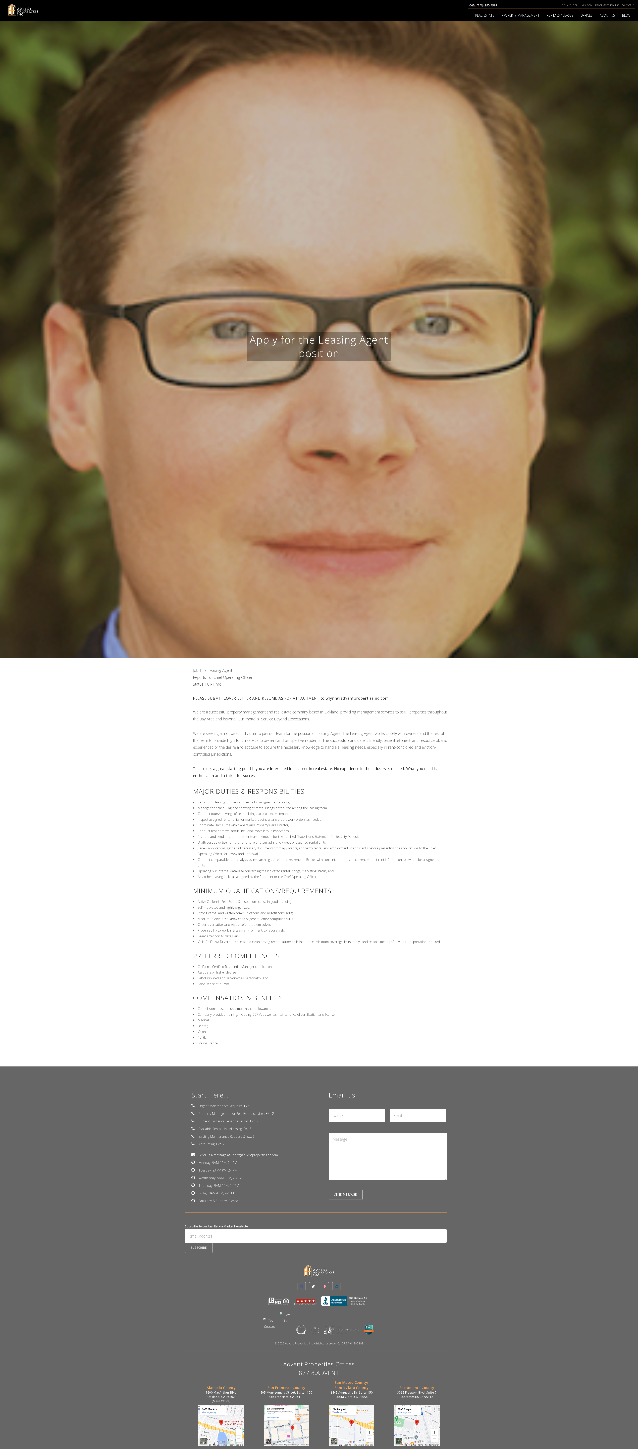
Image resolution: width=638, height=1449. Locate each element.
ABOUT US (607, 15)
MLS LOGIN (587, 5)
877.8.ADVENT (319, 1373)
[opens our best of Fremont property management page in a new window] (315, 1333)
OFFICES (586, 15)
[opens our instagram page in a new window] (325, 1286)
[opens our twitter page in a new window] (313, 1286)
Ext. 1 (248, 1106)
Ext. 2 (270, 1113)
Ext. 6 (250, 1136)
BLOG (626, 15)
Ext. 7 (220, 1144)
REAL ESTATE (484, 15)
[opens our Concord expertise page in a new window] (269, 1325)
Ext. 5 (247, 1129)
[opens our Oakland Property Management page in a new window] (369, 1332)
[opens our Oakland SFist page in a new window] (341, 1332)
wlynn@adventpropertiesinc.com (357, 698)
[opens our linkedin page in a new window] (336, 1286)
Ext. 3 (254, 1121)
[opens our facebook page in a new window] (302, 1286)
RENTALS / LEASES (560, 15)
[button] (346, 1195)
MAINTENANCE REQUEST (607, 5)
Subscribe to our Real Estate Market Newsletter (217, 1226)
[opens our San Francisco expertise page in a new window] (286, 1319)
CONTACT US (628, 5)
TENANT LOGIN (570, 5)
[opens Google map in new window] (221, 1445)
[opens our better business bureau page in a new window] (345, 1303)
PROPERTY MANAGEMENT (520, 15)
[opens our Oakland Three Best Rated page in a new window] (301, 1332)
